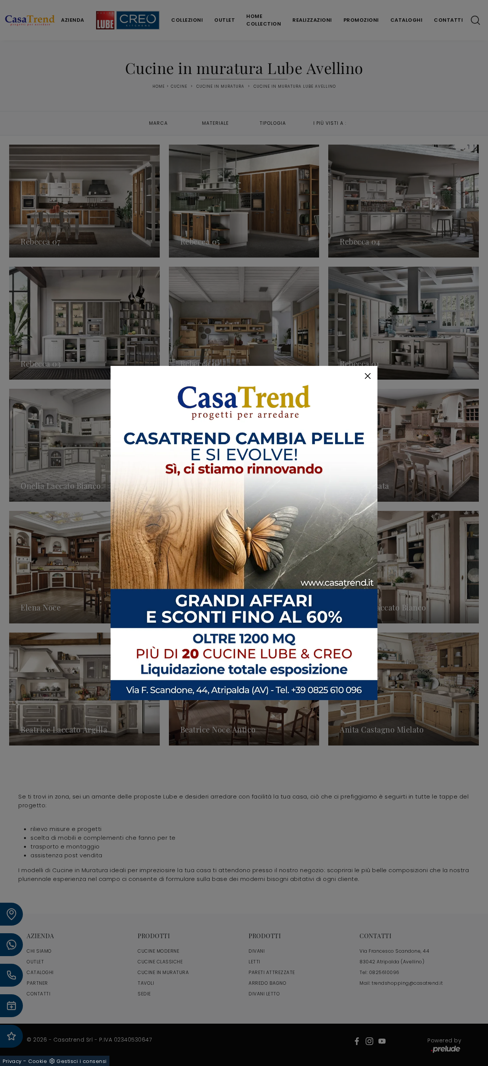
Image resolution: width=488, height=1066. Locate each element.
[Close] (368, 376)
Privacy (12, 1061)
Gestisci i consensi (81, 1061)
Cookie (37, 1061)
